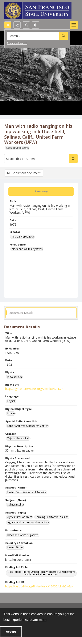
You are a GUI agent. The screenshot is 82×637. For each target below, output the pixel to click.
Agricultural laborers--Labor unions (28, 522)
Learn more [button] (37, 619)
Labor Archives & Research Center (27, 426)
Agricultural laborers (19, 517)
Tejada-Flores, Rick (23, 236)
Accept (11, 631)
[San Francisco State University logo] (37, 10)
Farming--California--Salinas (52, 517)
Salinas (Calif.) (15, 504)
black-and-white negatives (27, 249)
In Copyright (14, 376)
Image (11, 413)
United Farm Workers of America (26, 492)
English (11, 401)
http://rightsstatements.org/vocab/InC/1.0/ (34, 389)
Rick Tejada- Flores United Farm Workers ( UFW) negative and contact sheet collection (41, 573)
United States (15, 547)
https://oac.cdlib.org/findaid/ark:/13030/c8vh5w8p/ (39, 586)
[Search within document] (73, 158)
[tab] (41, 192)
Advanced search (17, 43)
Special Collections (17, 148)
